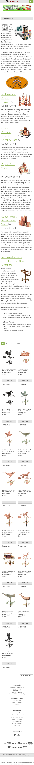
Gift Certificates (17, 700)
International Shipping (17, 721)
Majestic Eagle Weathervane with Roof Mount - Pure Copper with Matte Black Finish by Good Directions (9, 652)
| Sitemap (24, 754)
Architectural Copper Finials (8, 98)
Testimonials (17, 713)
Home (2, 15)
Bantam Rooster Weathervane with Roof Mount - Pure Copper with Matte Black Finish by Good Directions (9, 370)
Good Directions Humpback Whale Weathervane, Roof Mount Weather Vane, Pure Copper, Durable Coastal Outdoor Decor (8, 491)
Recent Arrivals (10, 15)
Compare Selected (26, 676)
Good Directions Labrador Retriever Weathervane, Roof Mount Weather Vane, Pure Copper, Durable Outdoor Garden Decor (24, 491)
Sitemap (17, 704)
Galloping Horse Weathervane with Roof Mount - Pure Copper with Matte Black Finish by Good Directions (8, 410)
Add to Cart (9, 380)
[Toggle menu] (2, 2)
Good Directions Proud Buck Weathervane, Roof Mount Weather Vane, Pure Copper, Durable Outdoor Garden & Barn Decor (24, 572)
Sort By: (13, 343)
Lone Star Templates (26, 756)
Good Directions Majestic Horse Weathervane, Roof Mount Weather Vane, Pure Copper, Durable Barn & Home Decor (24, 531)
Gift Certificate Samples (17, 717)
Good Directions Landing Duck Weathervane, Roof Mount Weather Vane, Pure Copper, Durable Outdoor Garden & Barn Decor (8, 531)
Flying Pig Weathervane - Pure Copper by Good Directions (24, 370)
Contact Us (17, 725)
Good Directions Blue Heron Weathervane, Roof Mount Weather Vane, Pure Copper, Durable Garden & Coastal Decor (8, 450)
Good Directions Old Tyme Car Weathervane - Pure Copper (8, 572)
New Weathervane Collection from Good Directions (13, 261)
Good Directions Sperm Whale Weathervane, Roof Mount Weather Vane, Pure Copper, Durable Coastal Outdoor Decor (24, 612)
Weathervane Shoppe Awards (17, 715)
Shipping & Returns (17, 702)
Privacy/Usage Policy (17, 723)
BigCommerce (11, 756)
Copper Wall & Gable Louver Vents (9, 220)
